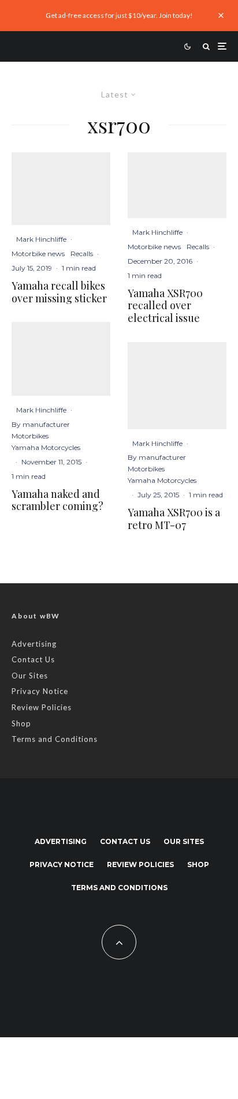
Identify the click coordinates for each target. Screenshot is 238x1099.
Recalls (81, 253)
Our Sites (30, 675)
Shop (21, 723)
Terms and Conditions (55, 739)
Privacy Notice (40, 691)
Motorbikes (30, 436)
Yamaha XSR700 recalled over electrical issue (165, 306)
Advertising (34, 643)
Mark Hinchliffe (41, 239)
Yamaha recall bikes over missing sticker (59, 292)
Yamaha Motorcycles (46, 447)
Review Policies (42, 707)
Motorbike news (38, 253)
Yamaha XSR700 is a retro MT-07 (174, 519)
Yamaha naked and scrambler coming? (57, 500)
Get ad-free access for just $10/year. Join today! (119, 15)
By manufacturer (41, 424)
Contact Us (33, 659)
